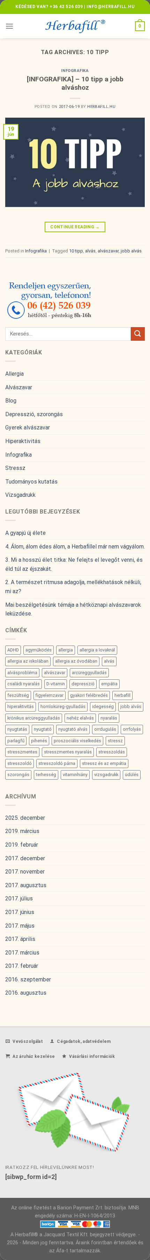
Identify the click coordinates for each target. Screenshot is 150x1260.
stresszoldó (19, 763)
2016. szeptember (28, 979)
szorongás (18, 774)
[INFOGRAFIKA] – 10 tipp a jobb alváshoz (75, 83)
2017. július (19, 898)
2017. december (25, 858)
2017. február (21, 966)
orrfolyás (132, 729)
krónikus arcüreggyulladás (33, 718)
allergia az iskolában (27, 661)
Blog (10, 400)
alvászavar (108, 250)
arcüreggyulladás (89, 672)
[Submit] (138, 334)
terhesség (46, 774)
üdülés (131, 774)
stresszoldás (111, 751)
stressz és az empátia (104, 763)
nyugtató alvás (73, 729)
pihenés (39, 740)
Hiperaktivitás (22, 441)
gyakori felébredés (89, 695)
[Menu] (9, 26)
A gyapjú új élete (25, 533)
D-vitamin (55, 683)
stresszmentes (22, 751)
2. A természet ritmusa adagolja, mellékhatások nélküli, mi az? (73, 587)
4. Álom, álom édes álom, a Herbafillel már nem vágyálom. (75, 546)
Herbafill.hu (101, 106)
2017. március (22, 952)
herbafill (122, 695)
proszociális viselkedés (77, 740)
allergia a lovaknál (97, 650)
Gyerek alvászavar (27, 427)
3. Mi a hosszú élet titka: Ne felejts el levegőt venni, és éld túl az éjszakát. (74, 564)
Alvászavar (18, 387)
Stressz (15, 468)
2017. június (19, 912)
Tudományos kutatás (31, 481)
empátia (109, 683)
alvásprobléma (22, 672)
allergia (65, 650)
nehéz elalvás (80, 718)
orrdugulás (105, 729)
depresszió (83, 683)
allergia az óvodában (76, 661)
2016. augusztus (25, 992)
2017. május (20, 925)
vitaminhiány (75, 774)
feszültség (18, 695)
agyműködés (38, 650)
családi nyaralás (23, 683)
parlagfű (15, 740)
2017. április (20, 939)
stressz (115, 740)
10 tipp (76, 250)
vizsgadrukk (106, 774)
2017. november (25, 871)
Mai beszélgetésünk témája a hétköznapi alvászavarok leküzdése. (73, 609)
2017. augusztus (25, 885)
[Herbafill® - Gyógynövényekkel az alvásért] (75, 26)
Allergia (14, 373)
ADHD (13, 650)
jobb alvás (131, 250)
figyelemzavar (49, 695)
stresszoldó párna (56, 763)
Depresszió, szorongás (34, 414)
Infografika (75, 70)
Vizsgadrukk (20, 495)
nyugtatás (17, 729)
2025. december (25, 818)
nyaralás (108, 718)
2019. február (21, 844)
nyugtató (43, 729)
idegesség (103, 706)
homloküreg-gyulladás (62, 706)
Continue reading (75, 226)
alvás (90, 250)
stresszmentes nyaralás (68, 751)
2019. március (22, 831)
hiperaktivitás (20, 706)
